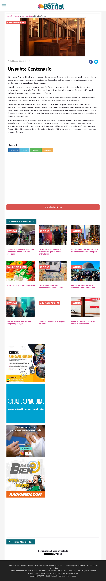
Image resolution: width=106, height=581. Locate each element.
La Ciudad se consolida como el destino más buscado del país (84, 250)
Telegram (47, 150)
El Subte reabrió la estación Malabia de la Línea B (83, 322)
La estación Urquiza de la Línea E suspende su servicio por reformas (20, 251)
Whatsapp (36, 150)
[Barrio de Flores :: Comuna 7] (53, 6)
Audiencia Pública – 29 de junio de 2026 (52, 322)
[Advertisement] (53, 178)
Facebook (14, 150)
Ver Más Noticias (53, 207)
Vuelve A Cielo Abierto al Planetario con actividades (83, 286)
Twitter (25, 150)
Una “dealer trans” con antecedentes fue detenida (51, 286)
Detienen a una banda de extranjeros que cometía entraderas (50, 251)
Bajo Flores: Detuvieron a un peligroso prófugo (18, 322)
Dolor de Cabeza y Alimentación (20, 285)
